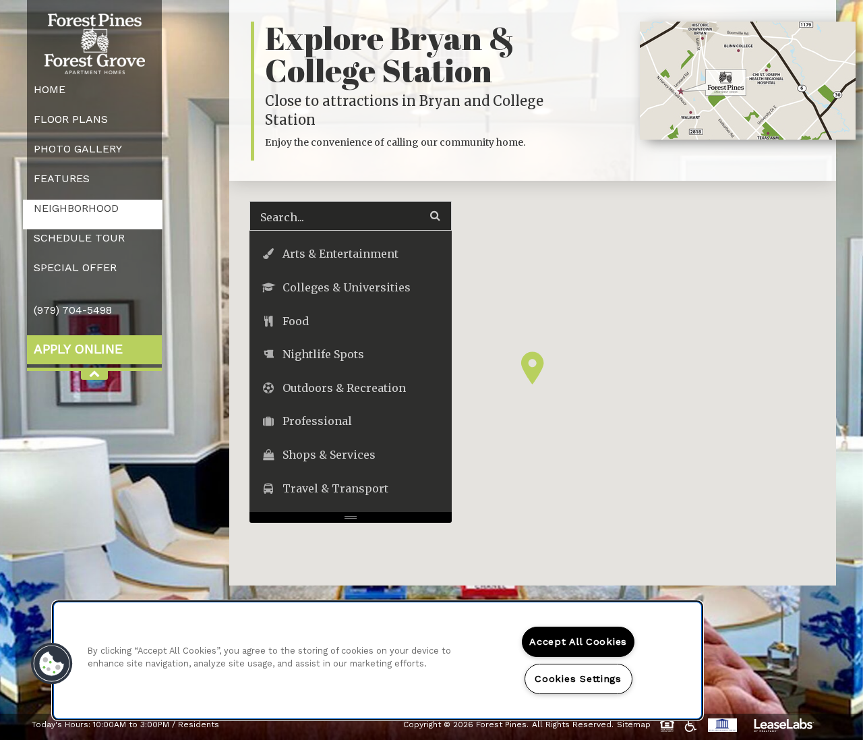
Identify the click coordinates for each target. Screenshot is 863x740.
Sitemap (634, 724)
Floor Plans (71, 119)
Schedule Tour (79, 237)
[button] (532, 368)
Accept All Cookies (578, 641)
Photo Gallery (78, 148)
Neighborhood (76, 208)
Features (62, 178)
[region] (377, 660)
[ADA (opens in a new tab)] (692, 725)
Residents (198, 724)
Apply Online (78, 349)
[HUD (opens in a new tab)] (669, 725)
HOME (49, 89)
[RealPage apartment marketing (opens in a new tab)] (784, 727)
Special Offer (75, 267)
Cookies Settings (578, 678)
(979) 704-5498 (73, 310)
